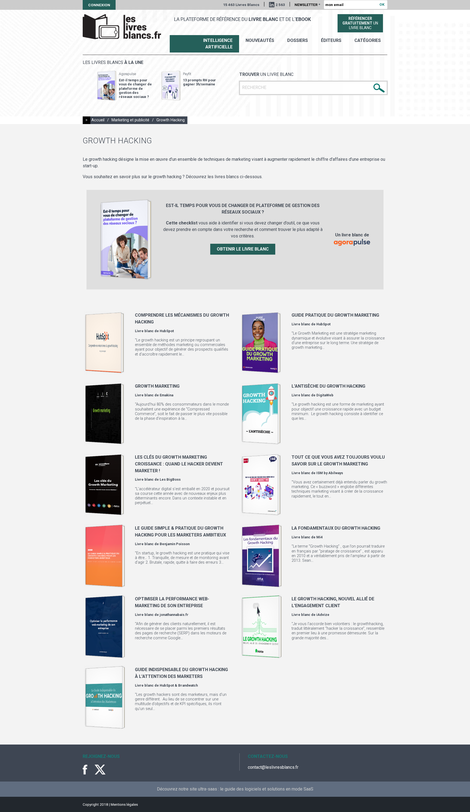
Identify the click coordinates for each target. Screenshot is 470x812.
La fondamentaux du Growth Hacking (336, 528)
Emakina (166, 395)
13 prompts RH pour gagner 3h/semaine (199, 82)
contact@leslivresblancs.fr (273, 767)
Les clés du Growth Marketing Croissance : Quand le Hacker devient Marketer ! (179, 464)
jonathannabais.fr (174, 615)
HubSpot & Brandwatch (179, 685)
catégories (367, 40)
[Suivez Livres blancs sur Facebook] (88, 769)
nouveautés (260, 40)
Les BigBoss (170, 479)
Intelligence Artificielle (218, 44)
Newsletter (307, 4)
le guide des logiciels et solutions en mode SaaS (266, 789)
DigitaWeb (324, 395)
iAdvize (322, 615)
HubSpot (167, 331)
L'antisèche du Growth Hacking (328, 386)
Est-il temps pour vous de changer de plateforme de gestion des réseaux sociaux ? (135, 88)
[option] (124, 85)
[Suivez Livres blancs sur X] (100, 769)
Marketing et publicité (130, 120)
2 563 (280, 4)
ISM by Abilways (329, 473)
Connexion (99, 5)
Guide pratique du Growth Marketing (335, 315)
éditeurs (331, 40)
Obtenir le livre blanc (243, 249)
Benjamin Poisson (175, 544)
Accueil (97, 120)
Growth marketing (157, 386)
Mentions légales (124, 804)
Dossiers (297, 40)
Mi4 (319, 537)
